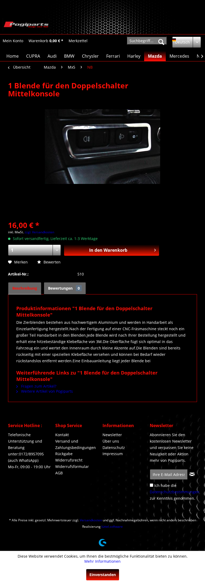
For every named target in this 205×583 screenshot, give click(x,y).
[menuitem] (13, 41)
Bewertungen (64, 288)
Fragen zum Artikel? (38, 386)
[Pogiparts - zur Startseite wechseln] (26, 24)
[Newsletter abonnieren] (192, 474)
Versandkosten (91, 520)
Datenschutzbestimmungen (174, 491)
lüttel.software (112, 526)
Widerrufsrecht (68, 460)
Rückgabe (64, 453)
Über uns (110, 441)
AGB (59, 472)
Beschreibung (24, 288)
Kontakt (62, 434)
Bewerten (51, 262)
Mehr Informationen (102, 561)
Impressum (112, 453)
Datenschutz (113, 447)
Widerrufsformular (72, 466)
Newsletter (112, 434)
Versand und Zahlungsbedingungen (75, 444)
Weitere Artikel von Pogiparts (46, 391)
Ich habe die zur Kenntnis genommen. (174, 492)
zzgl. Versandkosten (39, 232)
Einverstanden (102, 574)
